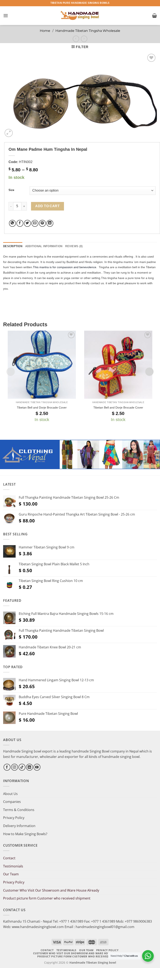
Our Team (11, 874)
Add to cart (47, 206)
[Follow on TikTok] (22, 767)
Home (45, 31)
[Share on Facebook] (19, 223)
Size (11, 190)
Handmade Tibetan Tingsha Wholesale (87, 31)
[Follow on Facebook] (7, 767)
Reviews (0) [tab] (73, 246)
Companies (12, 801)
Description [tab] (12, 246)
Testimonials (13, 866)
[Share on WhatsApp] (12, 223)
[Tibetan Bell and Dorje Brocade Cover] (42, 365)
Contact (9, 858)
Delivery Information (19, 825)
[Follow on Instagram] (14, 767)
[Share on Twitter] (27, 223)
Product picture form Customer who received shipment (46, 898)
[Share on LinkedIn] (49, 223)
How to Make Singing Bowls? (25, 834)
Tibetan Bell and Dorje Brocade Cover (42, 407)
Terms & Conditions (18, 809)
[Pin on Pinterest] (42, 223)
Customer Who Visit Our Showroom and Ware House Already (51, 890)
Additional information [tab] (43, 246)
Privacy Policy (13, 817)
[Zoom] (9, 133)
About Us (10, 793)
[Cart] (154, 15)
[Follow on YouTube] (37, 767)
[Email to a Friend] (34, 223)
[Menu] (5, 15)
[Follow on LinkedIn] (29, 767)
